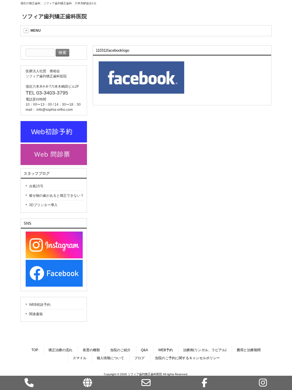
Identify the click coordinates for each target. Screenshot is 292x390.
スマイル (79, 358)
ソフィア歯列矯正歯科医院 (54, 16)
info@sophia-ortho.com (54, 110)
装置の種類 (91, 350)
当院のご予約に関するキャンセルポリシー (187, 358)
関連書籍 (36, 314)
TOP (34, 350)
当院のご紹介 (120, 350)
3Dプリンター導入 (43, 205)
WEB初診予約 (39, 305)
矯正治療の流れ (60, 350)
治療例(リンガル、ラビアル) (204, 350)
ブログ (139, 358)
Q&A (144, 350)
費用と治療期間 (249, 350)
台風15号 (36, 186)
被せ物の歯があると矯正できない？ (56, 196)
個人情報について (110, 358)
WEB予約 (165, 350)
